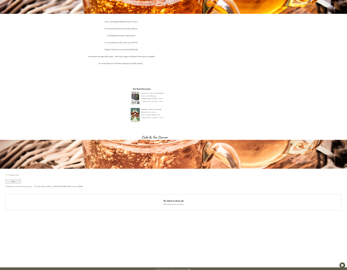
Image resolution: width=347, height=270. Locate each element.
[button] (13, 181)
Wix (189, 269)
